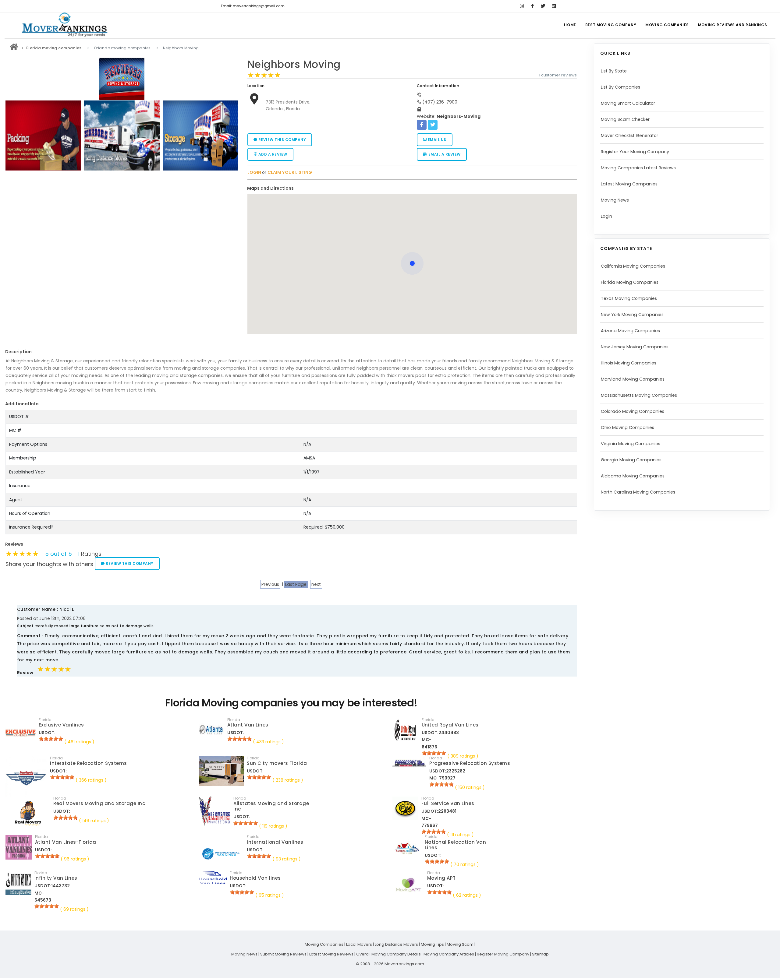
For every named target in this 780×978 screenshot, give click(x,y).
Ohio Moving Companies (627, 427)
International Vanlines (275, 842)
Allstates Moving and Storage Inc (271, 806)
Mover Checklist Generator (629, 135)
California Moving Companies (633, 266)
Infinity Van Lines (55, 878)
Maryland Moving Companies (633, 379)
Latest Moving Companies (629, 184)
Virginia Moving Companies (630, 444)
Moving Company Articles (449, 954)
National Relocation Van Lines (455, 845)
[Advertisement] (122, 216)
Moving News (615, 200)
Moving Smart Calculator (628, 103)
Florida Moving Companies (629, 282)
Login (606, 216)
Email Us (436, 139)
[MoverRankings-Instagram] (521, 6)
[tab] (410, 188)
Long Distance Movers (396, 944)
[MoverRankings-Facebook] (532, 6)
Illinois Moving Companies (628, 363)
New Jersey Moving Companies (634, 347)
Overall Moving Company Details (388, 954)
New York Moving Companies (632, 314)
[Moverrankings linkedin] (553, 6)
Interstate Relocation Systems (88, 763)
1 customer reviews (558, 75)
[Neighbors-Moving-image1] (200, 135)
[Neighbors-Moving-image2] (43, 135)
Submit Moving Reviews (283, 954)
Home (570, 24)
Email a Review (444, 154)
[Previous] (11, 134)
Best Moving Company (610, 24)
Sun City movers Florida (277, 763)
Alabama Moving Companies (633, 476)
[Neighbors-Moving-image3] (122, 135)
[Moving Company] (14, 48)
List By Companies (620, 87)
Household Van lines (255, 878)
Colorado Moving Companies (632, 411)
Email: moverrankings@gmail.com (253, 6)
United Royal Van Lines (450, 725)
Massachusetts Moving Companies (639, 395)
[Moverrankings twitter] (543, 6)
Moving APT (441, 878)
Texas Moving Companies (629, 298)
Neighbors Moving (294, 64)
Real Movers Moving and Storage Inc (99, 803)
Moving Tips (432, 944)
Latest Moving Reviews (331, 954)
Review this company (281, 139)
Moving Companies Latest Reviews (638, 168)
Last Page (296, 584)
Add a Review (272, 154)
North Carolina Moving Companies (638, 492)
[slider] (264, 75)
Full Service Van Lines (447, 803)
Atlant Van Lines (247, 725)
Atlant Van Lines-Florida (65, 842)
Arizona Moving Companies (630, 331)
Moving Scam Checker (625, 119)
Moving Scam (460, 944)
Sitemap (540, 954)
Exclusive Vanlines (61, 725)
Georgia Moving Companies (631, 460)
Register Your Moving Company (635, 152)
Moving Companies (667, 24)
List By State (614, 71)
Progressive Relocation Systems (469, 763)
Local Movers (359, 944)
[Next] (232, 134)
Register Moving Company (503, 954)
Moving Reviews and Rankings (732, 24)
